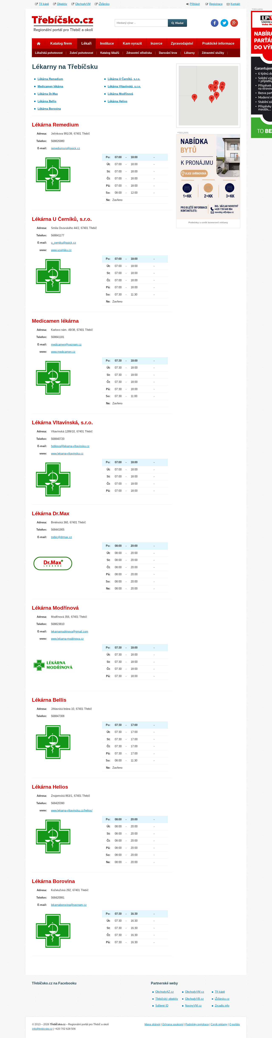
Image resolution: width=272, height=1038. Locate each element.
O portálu (234, 1024)
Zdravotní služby (213, 52)
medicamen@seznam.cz (66, 344)
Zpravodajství (182, 43)
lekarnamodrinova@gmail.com (69, 631)
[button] (216, 84)
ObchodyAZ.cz (164, 991)
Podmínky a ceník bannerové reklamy (208, 223)
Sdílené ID (161, 1005)
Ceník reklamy (219, 1024)
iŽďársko (104, 4)
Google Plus (234, 23)
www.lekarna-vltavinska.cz (67, 453)
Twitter (224, 23)
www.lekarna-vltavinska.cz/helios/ (71, 810)
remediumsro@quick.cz (65, 148)
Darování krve (168, 52)
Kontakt (235, 4)
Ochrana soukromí (172, 1024)
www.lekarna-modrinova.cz (67, 638)
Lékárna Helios (117, 101)
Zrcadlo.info (222, 1005)
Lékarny (189, 52)
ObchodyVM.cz (194, 991)
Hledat (179, 23)
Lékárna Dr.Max (48, 93)
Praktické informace (218, 43)
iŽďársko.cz (222, 998)
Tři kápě (44, 4)
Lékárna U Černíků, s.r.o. (124, 79)
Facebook (214, 23)
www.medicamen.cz (63, 351)
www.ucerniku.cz (61, 250)
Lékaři (86, 43)
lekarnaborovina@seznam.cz (69, 904)
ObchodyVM (83, 4)
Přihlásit (195, 4)
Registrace (215, 4)
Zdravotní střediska (139, 52)
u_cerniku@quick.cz (63, 242)
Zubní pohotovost (81, 52)
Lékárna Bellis (47, 101)
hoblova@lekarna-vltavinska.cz (70, 446)
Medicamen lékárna (50, 86)
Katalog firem (61, 43)
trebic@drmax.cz (61, 537)
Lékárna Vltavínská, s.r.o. (124, 86)
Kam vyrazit (132, 43)
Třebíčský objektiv (166, 998)
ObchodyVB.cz (194, 998)
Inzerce (156, 43)
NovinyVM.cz (193, 1005)
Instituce (107, 43)
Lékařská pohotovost (48, 52)
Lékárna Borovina (49, 108)
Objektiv (62, 4)
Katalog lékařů (109, 52)
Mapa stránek (152, 1024)
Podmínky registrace (197, 1024)
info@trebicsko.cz (42, 1028)
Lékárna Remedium (50, 79)
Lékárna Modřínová (120, 93)
